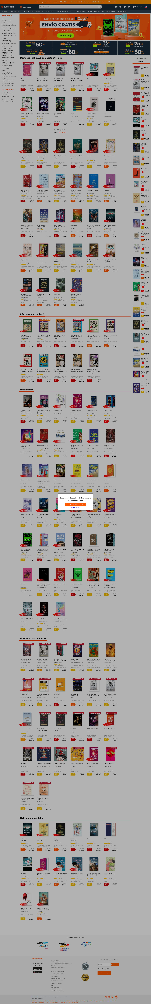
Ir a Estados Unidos (75, 504)
